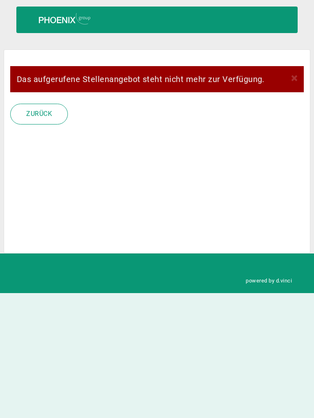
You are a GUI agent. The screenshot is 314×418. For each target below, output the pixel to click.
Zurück (39, 114)
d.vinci (284, 281)
